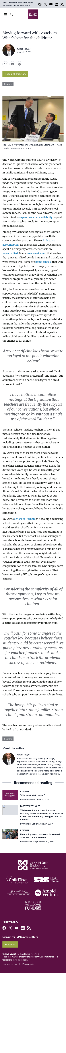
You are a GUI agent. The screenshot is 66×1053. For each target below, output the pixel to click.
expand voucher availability (35, 217)
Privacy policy (28, 964)
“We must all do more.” (32, 795)
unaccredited (10, 253)
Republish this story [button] (15, 73)
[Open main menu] (5, 14)
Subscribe (10, 944)
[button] (12, 64)
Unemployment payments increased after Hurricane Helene (40, 836)
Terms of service (9, 964)
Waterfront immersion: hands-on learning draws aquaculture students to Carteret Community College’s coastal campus (41, 815)
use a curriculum (36, 253)
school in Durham (25, 518)
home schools (43, 261)
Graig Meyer (23, 48)
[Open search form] (11, 14)
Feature (8, 84)
